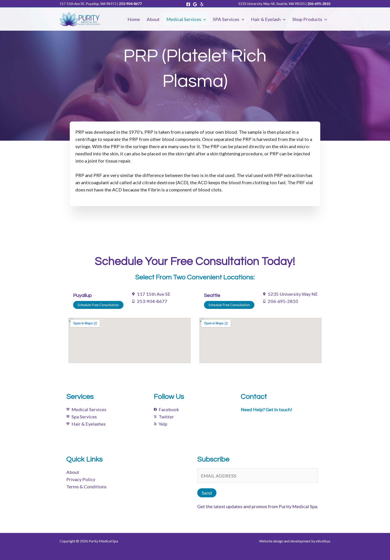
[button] (203, 19)
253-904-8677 (130, 4)
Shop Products (307, 19)
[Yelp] (202, 4)
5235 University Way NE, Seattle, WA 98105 (271, 4)
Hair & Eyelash (266, 19)
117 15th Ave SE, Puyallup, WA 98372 (88, 4)
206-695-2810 (318, 4)
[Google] (195, 4)
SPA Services (226, 19)
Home (134, 19)
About (153, 19)
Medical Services (183, 19)
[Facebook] (188, 4)
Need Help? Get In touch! (266, 409)
